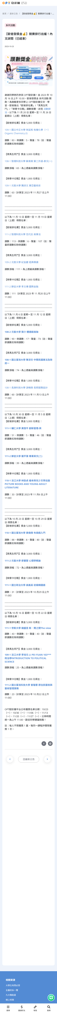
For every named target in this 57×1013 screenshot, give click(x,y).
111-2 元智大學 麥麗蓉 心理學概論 (23, 560)
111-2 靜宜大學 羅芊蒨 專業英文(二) (23, 456)
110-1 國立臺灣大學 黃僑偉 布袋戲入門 (25, 532)
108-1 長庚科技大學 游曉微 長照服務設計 (26, 387)
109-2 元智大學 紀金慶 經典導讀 (21, 262)
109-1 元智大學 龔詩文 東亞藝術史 (23, 185)
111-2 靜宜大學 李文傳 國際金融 (21, 286)
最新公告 (14, 13)
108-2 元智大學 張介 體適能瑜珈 (21, 331)
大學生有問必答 (13, 985)
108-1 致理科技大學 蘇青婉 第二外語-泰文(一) (28, 161)
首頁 (4, 13)
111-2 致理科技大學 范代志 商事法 (23, 234)
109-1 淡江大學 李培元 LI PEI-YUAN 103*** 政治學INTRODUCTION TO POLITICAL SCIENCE (28, 658)
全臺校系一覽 (12, 990)
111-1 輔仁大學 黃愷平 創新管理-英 (23, 428)
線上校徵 (10, 999)
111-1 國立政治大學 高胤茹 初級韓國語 (25, 585)
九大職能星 (11, 995)
